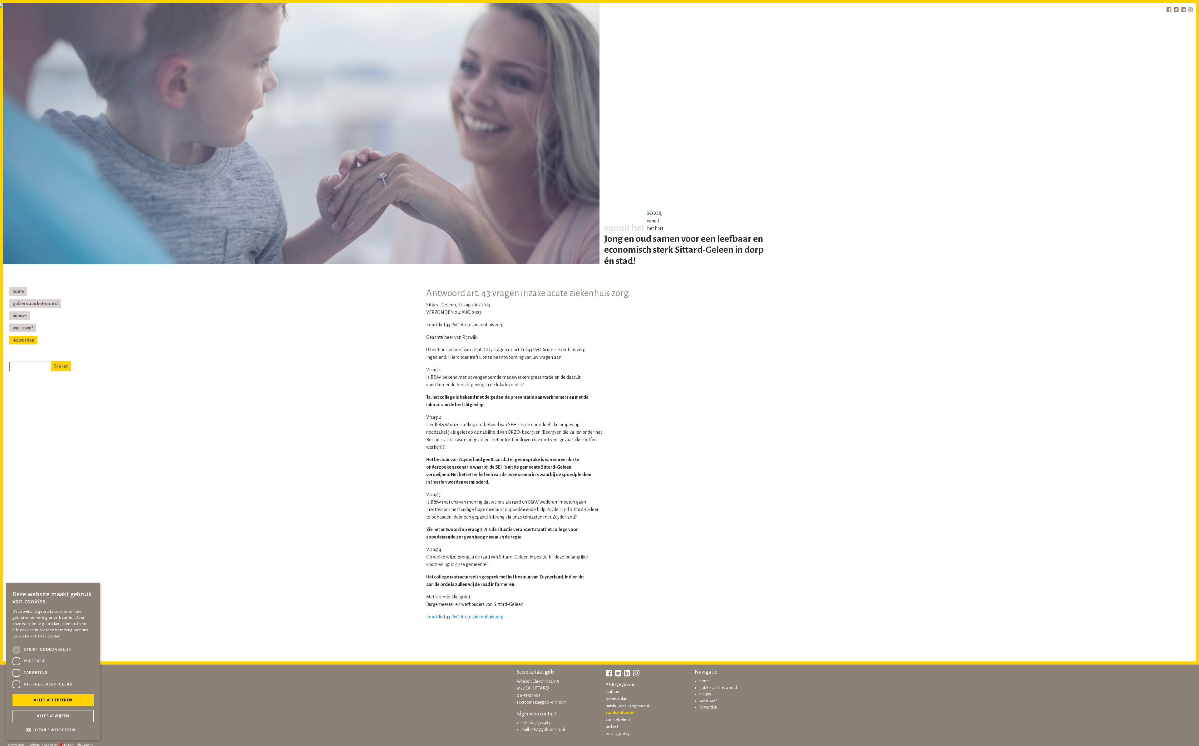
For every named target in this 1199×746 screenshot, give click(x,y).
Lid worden (23, 340)
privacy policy (617, 733)
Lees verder (49, 636)
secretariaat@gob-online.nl (541, 702)
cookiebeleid (618, 719)
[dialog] (53, 661)
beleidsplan (616, 698)
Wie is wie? (22, 327)
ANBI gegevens (620, 684)
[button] (53, 730)
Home (18, 291)
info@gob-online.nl (547, 729)
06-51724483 (528, 695)
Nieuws (19, 315)
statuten (613, 691)
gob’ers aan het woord (35, 303)
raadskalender (620, 712)
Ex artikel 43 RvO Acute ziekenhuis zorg (465, 616)
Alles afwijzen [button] (53, 716)
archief (612, 726)
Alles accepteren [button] (53, 700)
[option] (301, 135)
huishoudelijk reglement (627, 705)
